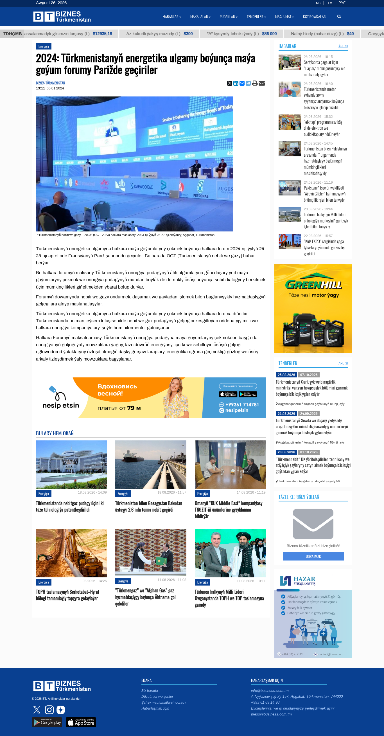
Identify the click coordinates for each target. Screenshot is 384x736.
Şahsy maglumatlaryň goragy (163, 703)
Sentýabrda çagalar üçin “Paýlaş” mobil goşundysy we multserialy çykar (324, 68)
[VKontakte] (242, 83)
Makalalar (199, 16)
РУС (342, 3)
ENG (317, 3)
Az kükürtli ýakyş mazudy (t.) (140, 33)
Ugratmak (313, 556)
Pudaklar (227, 16)
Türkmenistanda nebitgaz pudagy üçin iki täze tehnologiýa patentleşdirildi (70, 506)
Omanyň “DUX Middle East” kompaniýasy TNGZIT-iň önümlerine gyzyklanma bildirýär (228, 509)
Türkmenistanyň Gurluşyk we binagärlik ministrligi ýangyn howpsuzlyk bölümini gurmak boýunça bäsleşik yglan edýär (311, 388)
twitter (37, 709)
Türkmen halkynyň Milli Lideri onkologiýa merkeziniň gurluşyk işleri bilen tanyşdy (326, 220)
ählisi (343, 46)
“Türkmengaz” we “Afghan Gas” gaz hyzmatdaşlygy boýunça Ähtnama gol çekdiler (145, 597)
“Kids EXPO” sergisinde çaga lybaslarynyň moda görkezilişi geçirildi (324, 247)
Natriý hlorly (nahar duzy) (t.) (303, 33)
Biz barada (149, 691)
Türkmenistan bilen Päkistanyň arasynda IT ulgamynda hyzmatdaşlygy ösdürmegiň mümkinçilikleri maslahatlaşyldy (325, 161)
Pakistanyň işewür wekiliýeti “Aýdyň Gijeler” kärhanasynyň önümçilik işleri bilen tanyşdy (324, 194)
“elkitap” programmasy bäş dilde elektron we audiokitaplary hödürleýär (323, 128)
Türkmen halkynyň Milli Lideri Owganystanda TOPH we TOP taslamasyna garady (229, 598)
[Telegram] (248, 83)
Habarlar (287, 46)
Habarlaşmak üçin (155, 708)
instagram (48, 709)
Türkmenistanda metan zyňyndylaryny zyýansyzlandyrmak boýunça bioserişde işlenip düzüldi (324, 98)
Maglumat (283, 16)
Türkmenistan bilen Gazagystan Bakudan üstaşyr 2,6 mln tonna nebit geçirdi (148, 506)
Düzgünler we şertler (157, 697)
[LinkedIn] (235, 83)
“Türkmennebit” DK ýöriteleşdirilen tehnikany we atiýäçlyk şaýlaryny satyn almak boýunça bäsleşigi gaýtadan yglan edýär (313, 465)
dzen (59, 709)
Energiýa (44, 46)
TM (330, 3)
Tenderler (288, 363)
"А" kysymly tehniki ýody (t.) (223, 33)
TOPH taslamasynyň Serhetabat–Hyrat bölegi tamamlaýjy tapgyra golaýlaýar (67, 595)
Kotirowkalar (314, 16)
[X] (229, 83)
